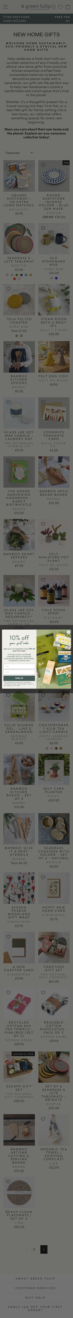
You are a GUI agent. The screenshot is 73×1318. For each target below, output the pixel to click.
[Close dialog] (68, 632)
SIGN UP (19, 678)
